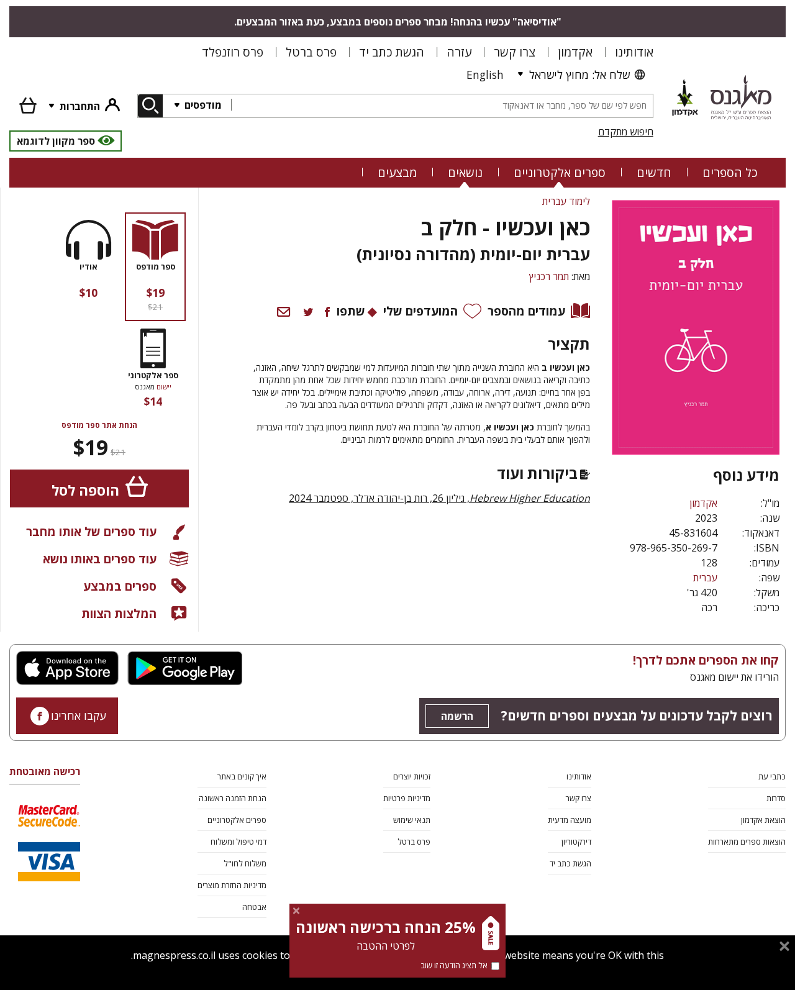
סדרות (776, 798)
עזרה (459, 51)
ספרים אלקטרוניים (560, 172)
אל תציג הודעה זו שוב (454, 965)
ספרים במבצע (120, 586)
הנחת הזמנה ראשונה (232, 798)
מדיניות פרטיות (406, 798)
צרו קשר (514, 51)
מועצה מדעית (569, 819)
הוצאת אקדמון (763, 819)
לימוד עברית (566, 201)
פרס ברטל (311, 51)
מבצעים (397, 172)
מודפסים (202, 105)
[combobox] (442, 105)
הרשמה (457, 716)
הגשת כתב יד (391, 51)
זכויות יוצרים (411, 776)
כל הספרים (730, 172)
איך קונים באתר (241, 776)
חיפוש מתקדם (625, 132)
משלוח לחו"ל (245, 863)
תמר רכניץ (549, 276)
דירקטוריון (576, 841)
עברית (705, 577)
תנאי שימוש (411, 819)
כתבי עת (772, 776)
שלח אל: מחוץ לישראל (579, 74)
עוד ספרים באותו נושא (100, 558)
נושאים (465, 172)
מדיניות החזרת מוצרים (232, 885)
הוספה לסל (85, 490)
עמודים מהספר (526, 310)
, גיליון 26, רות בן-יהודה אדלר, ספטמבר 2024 (439, 498)
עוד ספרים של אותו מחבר (91, 531)
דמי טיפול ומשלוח (238, 841)
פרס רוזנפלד (232, 51)
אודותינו (634, 51)
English (485, 74)
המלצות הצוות (119, 613)
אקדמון (575, 51)
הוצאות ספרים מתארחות (747, 841)
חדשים (654, 172)
